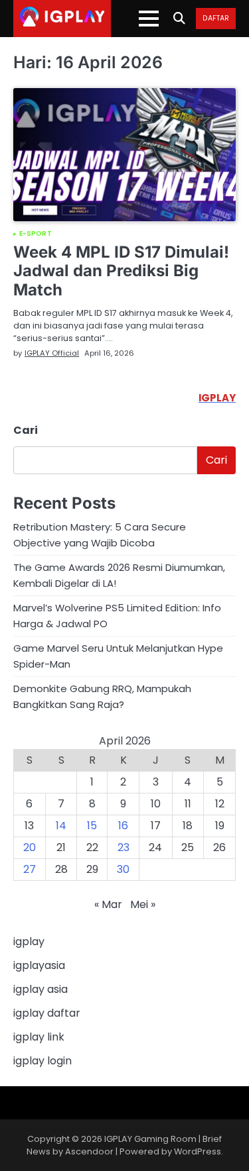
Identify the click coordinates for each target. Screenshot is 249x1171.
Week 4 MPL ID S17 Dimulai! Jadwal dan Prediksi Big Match (121, 271)
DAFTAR (216, 19)
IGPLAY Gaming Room (150, 1139)
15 (92, 825)
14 (61, 825)
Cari (25, 430)
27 (29, 869)
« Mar (108, 904)
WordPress (197, 1151)
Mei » (142, 904)
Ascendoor (89, 1151)
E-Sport (35, 233)
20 (29, 847)
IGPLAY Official (52, 353)
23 (123, 847)
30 (123, 869)
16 (123, 825)
